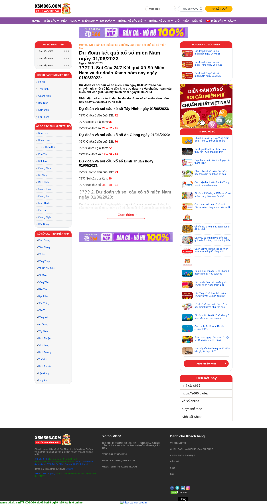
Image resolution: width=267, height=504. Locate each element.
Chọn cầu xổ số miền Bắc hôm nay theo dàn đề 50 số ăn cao (211, 172)
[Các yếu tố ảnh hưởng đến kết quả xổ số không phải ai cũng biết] (187, 240)
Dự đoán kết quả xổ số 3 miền (108, 44)
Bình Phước (44, 366)
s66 (47, 459)
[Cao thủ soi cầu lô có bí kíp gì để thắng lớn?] (187, 162)
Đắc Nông (43, 224)
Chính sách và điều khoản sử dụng (191, 449)
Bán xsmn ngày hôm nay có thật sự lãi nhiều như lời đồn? (212, 339)
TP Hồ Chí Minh (46, 268)
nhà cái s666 (191, 385)
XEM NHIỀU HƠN (206, 363)
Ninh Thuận (44, 203)
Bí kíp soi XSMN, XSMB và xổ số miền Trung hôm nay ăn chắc (212, 194)
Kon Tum (43, 133)
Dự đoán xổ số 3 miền (206, 44)
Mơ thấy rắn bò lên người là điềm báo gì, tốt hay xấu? (212, 350)
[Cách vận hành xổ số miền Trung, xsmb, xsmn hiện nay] (187, 184)
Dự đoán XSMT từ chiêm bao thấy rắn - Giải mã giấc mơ (210, 150)
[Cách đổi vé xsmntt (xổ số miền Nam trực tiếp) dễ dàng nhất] (187, 251)
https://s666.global (195, 393)
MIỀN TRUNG (69, 20)
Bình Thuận (44, 338)
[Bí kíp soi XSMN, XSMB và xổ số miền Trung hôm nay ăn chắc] (187, 195)
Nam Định (43, 109)
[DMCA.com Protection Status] (179, 493)
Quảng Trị (43, 196)
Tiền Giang (44, 247)
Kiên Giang (44, 240)
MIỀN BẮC (50, 20)
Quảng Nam (44, 168)
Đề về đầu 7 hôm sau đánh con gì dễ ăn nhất (212, 228)
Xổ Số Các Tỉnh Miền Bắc (53, 75)
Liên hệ (197, 20)
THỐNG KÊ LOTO (159, 20)
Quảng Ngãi (44, 217)
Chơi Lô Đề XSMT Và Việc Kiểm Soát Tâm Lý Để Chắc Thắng (212, 139)
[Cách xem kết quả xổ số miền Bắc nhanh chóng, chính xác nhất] (187, 206)
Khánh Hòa (44, 140)
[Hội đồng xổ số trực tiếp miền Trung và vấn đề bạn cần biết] (187, 295)
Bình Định (43, 182)
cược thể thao (192, 409)
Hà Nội (41, 81)
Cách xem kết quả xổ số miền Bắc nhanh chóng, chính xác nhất (212, 206)
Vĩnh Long (43, 345)
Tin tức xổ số (206, 131)
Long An (42, 380)
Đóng (183, 499)
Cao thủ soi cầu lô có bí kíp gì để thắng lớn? (212, 161)
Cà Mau (42, 275)
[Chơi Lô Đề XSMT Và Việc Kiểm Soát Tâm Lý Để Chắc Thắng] (187, 140)
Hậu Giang (43, 373)
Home (36, 20)
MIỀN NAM (88, 20)
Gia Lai (42, 210)
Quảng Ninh (44, 95)
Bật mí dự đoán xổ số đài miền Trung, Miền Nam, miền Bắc (211, 283)
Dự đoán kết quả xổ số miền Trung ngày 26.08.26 (208, 63)
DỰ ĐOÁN (106, 20)
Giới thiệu (182, 20)
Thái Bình (43, 89)
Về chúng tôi (178, 443)
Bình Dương (44, 352)
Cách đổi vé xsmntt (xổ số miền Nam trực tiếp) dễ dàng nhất (211, 250)
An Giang (43, 324)
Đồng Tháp (44, 261)
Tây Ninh (43, 331)
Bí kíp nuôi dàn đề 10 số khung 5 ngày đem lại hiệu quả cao (212, 272)
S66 (37, 459)
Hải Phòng (43, 117)
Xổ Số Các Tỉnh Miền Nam (53, 233)
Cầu (231, 20)
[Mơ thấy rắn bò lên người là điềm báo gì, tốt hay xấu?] (187, 350)
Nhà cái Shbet (192, 417)
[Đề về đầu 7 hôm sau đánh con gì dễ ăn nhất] (187, 229)
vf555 (41, 459)
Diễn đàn (216, 20)
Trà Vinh (42, 359)
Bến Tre (42, 289)
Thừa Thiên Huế (46, 147)
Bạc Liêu (43, 296)
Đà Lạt (41, 254)
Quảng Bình (44, 189)
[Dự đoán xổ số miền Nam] (187, 75)
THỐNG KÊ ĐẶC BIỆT (131, 20)
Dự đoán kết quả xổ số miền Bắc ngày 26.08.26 (207, 52)
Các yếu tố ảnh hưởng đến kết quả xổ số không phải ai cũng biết (212, 239)
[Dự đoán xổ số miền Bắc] (187, 53)
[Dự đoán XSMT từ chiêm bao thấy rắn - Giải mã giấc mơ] (187, 151)
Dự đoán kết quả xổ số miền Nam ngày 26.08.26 (208, 74)
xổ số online (190, 401)
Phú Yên (42, 154)
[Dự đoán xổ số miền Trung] (187, 64)
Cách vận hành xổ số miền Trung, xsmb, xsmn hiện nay (212, 183)
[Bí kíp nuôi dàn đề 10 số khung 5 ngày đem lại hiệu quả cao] (187, 273)
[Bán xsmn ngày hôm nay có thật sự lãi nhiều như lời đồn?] (187, 339)
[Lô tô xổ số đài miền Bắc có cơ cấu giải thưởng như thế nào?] (187, 306)
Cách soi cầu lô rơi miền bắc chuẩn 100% (210, 327)
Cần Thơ (43, 310)
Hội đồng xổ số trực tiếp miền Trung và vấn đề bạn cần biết (210, 294)
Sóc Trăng (43, 303)
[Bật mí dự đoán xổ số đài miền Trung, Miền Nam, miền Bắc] (187, 284)
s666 (172, 468)
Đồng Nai (43, 317)
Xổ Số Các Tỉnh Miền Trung (53, 126)
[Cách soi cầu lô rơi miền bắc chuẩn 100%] (187, 328)
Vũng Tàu (43, 282)
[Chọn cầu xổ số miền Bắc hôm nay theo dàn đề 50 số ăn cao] (187, 173)
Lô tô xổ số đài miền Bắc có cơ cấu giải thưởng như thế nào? (211, 305)
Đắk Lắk (42, 161)
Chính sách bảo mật (182, 455)
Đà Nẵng (42, 175)
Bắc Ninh (43, 103)
